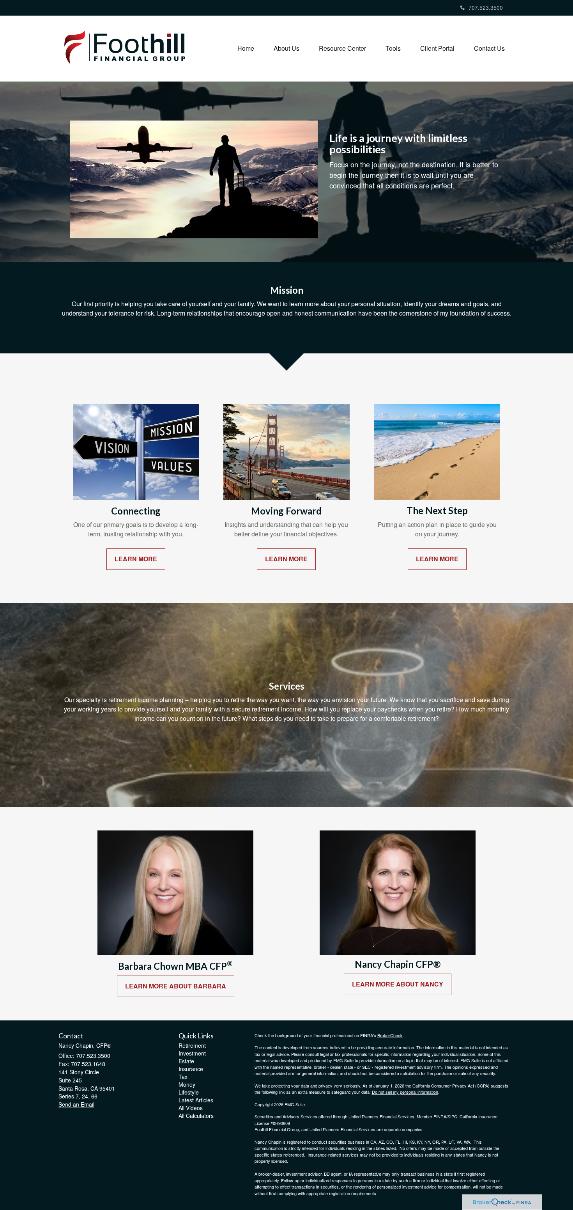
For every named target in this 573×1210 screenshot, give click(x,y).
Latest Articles (196, 1100)
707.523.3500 (486, 7)
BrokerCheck (390, 1035)
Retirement (192, 1045)
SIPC (452, 1116)
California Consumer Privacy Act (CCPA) (451, 1085)
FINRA (439, 1116)
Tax (183, 1076)
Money (187, 1084)
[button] (286, 48)
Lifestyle (189, 1092)
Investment (192, 1053)
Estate (186, 1061)
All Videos (191, 1108)
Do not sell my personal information (405, 1092)
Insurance (191, 1069)
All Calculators (196, 1116)
